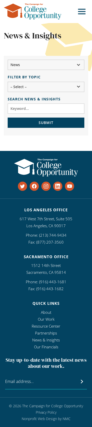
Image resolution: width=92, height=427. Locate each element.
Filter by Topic (24, 77)
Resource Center (46, 326)
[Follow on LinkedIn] (57, 186)
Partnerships (46, 333)
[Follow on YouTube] (69, 186)
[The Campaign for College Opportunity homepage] (32, 11)
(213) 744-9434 (52, 235)
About (46, 312)
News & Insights (46, 339)
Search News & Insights (34, 99)
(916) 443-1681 (52, 281)
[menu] (81, 11)
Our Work (46, 319)
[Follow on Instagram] (46, 186)
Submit (46, 122)
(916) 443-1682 (50, 288)
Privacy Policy (46, 412)
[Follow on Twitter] (22, 186)
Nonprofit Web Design (39, 418)
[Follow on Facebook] (34, 186)
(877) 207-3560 (50, 242)
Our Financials (46, 346)
